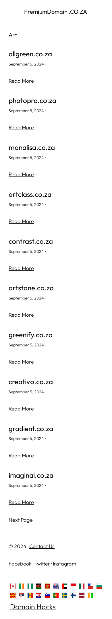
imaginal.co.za (31, 475)
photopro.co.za (32, 100)
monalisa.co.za (32, 147)
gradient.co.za (31, 428)
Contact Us (42, 546)
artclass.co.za (30, 194)
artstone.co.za (31, 288)
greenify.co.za (31, 335)
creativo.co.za (31, 382)
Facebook (20, 563)
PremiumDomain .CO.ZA (56, 11)
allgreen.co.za (30, 54)
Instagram (64, 563)
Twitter (42, 563)
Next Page (21, 520)
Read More (21, 81)
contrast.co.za (31, 241)
